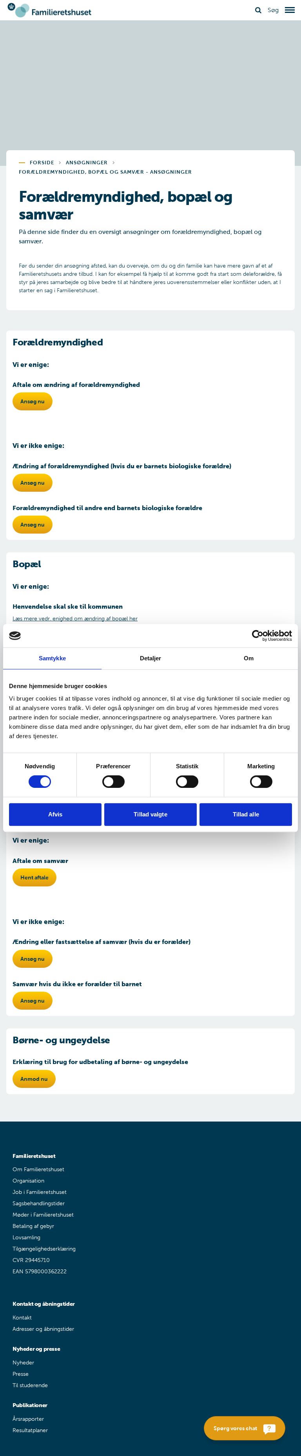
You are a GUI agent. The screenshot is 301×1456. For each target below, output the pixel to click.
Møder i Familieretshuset (43, 1215)
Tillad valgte (150, 814)
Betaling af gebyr (33, 1226)
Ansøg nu (32, 401)
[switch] (113, 781)
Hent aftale (34, 877)
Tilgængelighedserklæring (44, 1249)
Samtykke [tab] (52, 658)
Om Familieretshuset (38, 1169)
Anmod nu (34, 1079)
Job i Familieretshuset (40, 1192)
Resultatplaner (30, 1430)
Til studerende (30, 1385)
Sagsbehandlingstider (39, 1203)
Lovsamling (26, 1237)
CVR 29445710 (31, 1260)
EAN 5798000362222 (40, 1271)
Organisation (28, 1181)
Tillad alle (246, 814)
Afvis (55, 814)
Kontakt (22, 1318)
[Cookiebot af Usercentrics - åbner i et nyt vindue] (257, 636)
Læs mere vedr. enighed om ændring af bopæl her (75, 619)
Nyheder (23, 1363)
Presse (21, 1374)
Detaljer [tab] (150, 658)
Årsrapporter (28, 1419)
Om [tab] (249, 658)
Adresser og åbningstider (43, 1329)
